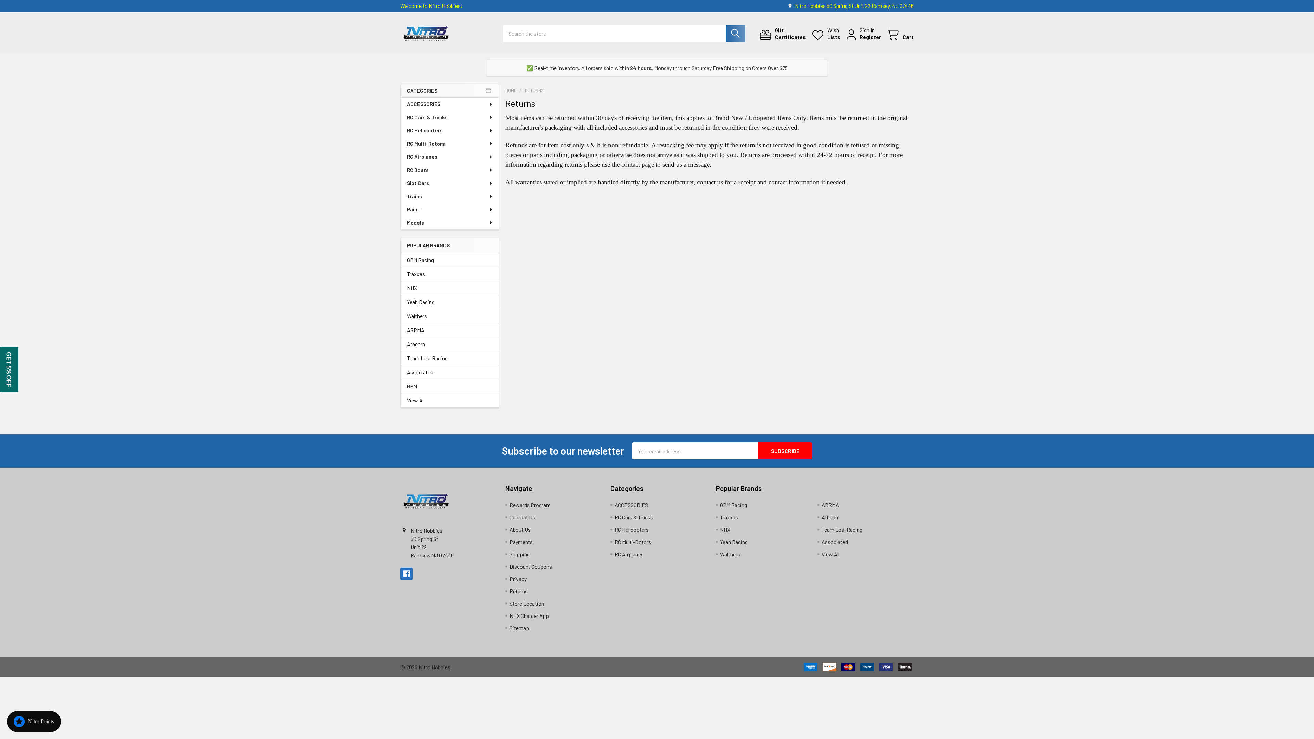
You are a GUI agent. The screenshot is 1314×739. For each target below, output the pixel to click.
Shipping (520, 554)
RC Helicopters (425, 130)
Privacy (518, 578)
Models (415, 223)
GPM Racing (420, 260)
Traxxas (416, 274)
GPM (412, 386)
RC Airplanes (422, 157)
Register (870, 37)
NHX (412, 288)
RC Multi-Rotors (426, 144)
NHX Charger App (529, 615)
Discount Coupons (531, 566)
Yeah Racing (421, 302)
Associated (420, 372)
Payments (521, 542)
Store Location (527, 603)
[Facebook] (406, 574)
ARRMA (415, 330)
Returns (519, 591)
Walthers (417, 316)
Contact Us (522, 517)
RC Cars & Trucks (427, 117)
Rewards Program (530, 505)
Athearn (416, 344)
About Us (520, 529)
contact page (637, 164)
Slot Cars (418, 183)
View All (416, 400)
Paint (413, 209)
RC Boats (418, 170)
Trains (414, 196)
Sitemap (519, 628)
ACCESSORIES (423, 104)
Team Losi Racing (427, 358)
